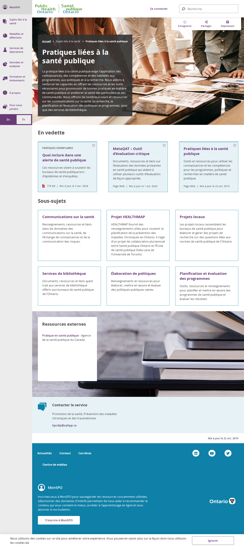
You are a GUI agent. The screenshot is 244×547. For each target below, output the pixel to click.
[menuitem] (16, 7)
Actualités (44, 453)
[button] (183, 8)
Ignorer (213, 541)
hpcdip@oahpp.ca (64, 425)
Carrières (84, 453)
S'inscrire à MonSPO (59, 520)
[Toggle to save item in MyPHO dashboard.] (93, 145)
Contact (65, 453)
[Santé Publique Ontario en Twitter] (228, 453)
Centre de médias (55, 465)
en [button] (8, 119)
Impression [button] (227, 26)
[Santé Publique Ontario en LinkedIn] (195, 453)
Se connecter (159, 9)
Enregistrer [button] (185, 26)
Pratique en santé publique (60, 335)
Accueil (46, 41)
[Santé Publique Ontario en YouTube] (211, 453)
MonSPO (55, 487)
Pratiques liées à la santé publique (75, 56)
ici (27, 543)
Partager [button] (206, 26)
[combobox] (208, 9)
